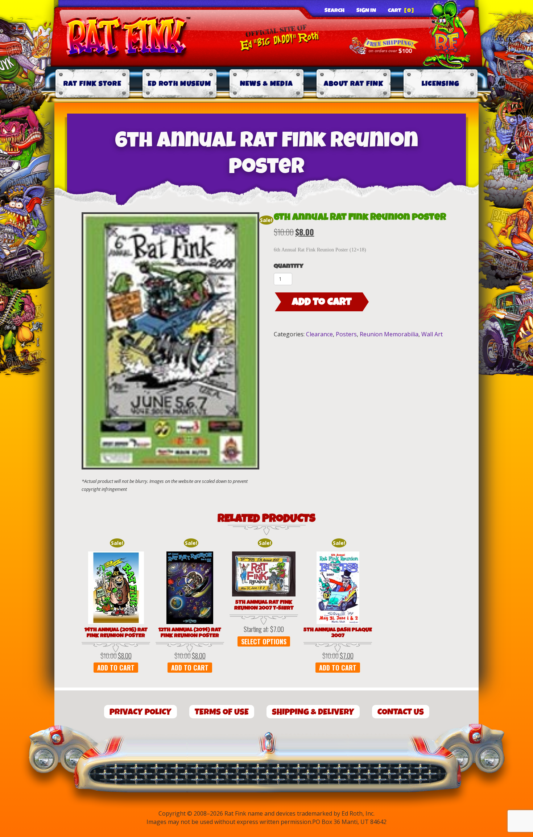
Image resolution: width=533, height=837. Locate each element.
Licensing (441, 84)
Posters (346, 334)
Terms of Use (222, 712)
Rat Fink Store (92, 84)
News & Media (266, 84)
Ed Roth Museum (179, 84)
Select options (263, 641)
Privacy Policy (141, 712)
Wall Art (432, 334)
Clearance (319, 334)
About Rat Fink (353, 84)
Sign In (366, 11)
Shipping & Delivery (313, 712)
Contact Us (400, 712)
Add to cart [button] (116, 667)
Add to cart (322, 302)
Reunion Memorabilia (389, 334)
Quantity (288, 266)
